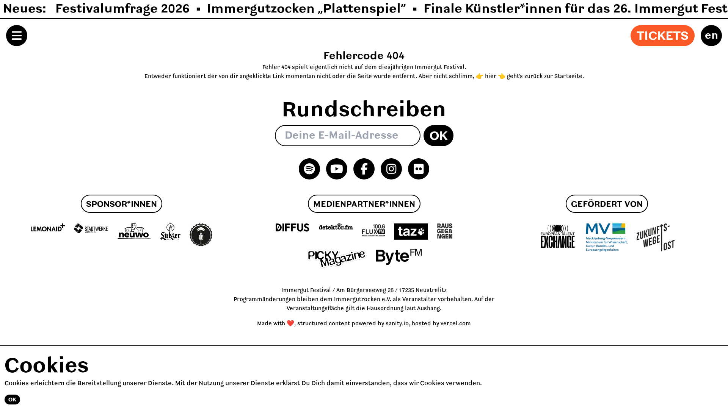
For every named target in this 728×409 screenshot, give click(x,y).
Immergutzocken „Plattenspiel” (306, 9)
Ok (438, 136)
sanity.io (397, 324)
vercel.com (456, 324)
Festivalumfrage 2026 (122, 9)
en (711, 35)
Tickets (663, 36)
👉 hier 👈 (490, 76)
